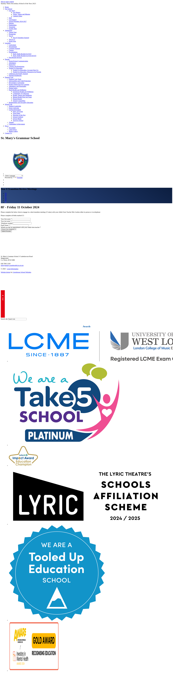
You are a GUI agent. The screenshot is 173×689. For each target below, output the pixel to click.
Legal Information (12, 269)
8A (6, 193)
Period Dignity (17, 99)
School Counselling (19, 101)
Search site (4, 319)
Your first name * (6, 219)
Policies (11, 23)
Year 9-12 (12, 39)
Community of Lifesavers (21, 93)
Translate (20, 177)
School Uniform (18, 117)
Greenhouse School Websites (22, 272)
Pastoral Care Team (15, 79)
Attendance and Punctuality (17, 86)
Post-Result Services (15, 57)
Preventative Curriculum (16, 83)
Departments (13, 47)
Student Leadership (15, 106)
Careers (11, 50)
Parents (7, 59)
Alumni (11, 122)
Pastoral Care (9, 77)
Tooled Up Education (15, 68)
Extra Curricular (14, 108)
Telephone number (7, 223)
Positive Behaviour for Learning (19, 84)
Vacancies (12, 27)
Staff (10, 18)
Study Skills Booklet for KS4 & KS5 (24, 56)
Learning (8, 43)
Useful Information (15, 110)
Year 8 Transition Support (21, 38)
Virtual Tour (13, 32)
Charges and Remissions (16, 66)
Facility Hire (13, 29)
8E (6, 200)
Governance (13, 20)
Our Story (12, 11)
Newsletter (12, 128)
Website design (5, 272)
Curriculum (12, 45)
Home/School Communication (18, 61)
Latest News (13, 129)
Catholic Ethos (17, 16)
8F (6, 202)
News (7, 126)
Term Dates (16, 113)
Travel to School (18, 120)
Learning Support (14, 48)
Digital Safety (13, 88)
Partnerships (13, 25)
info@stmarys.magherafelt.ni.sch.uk (12, 265)
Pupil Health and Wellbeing (17, 90)
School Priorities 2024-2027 (18, 21)
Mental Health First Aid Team (22, 97)
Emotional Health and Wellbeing (23, 92)
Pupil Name (5, 225)
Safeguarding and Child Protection (20, 81)
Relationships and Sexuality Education (21, 102)
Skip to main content (7, 2)
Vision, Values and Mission (21, 14)
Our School (8, 9)
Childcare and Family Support (18, 74)
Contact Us (8, 133)
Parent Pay (12, 65)
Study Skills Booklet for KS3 (22, 54)
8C (6, 197)
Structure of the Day (19, 115)
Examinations (13, 52)
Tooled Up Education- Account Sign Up (25, 70)
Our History (16, 12)
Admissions (8, 30)
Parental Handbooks (15, 75)
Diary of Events (18, 111)
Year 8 (11, 36)
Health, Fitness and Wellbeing (22, 95)
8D (6, 199)
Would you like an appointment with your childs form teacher (21, 227)
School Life (8, 104)
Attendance (12, 63)
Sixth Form (12, 41)
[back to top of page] (3, 317)
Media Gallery (13, 131)
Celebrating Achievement (17, 124)
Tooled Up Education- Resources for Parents (27, 72)
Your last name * (6, 221)
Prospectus (12, 34)
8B (6, 195)
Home (7, 7)
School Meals (17, 119)
